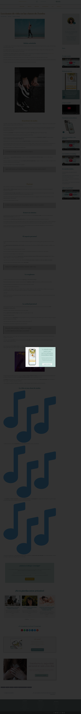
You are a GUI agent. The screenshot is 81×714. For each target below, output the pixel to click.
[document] (40, 357)
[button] (54, 348)
